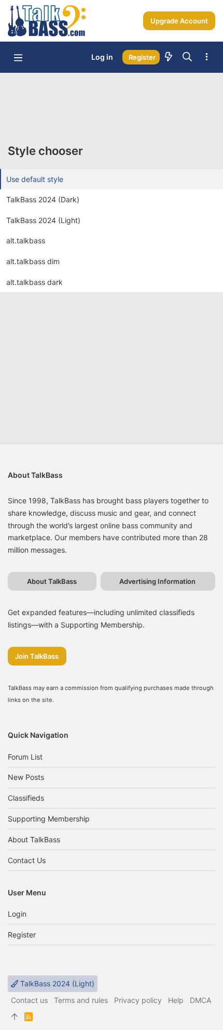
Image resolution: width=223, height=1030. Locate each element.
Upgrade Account (179, 21)
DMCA (200, 1000)
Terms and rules (81, 1000)
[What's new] (168, 57)
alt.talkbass (25, 240)
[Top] (14, 1016)
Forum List (25, 756)
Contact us (27, 860)
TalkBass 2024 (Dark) (42, 199)
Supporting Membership (49, 818)
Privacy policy (138, 1000)
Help (176, 1000)
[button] (18, 57)
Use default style (34, 179)
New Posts (26, 777)
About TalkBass (34, 839)
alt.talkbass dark (34, 282)
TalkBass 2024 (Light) (43, 220)
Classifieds (26, 797)
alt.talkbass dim (33, 261)
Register (22, 934)
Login (17, 913)
